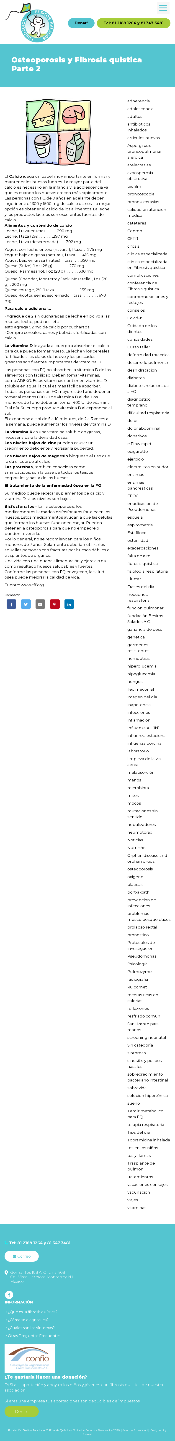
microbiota (138, 788)
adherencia (138, 101)
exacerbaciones (143, 548)
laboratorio (138, 751)
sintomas (136, 1053)
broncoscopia (140, 194)
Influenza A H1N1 (143, 728)
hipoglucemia (141, 674)
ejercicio (135, 459)
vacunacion (138, 1192)
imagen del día (142, 697)
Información (19, 1302)
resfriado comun (143, 1016)
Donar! (81, 23)
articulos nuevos (143, 137)
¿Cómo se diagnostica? (28, 1320)
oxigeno (135, 876)
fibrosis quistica (142, 563)
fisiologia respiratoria (147, 571)
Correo (24, 1256)
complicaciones (143, 275)
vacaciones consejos (147, 1184)
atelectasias (139, 165)
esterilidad (137, 540)
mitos (133, 795)
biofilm (134, 186)
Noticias (135, 840)
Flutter (134, 579)
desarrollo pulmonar (147, 362)
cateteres (136, 223)
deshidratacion (142, 370)
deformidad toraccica (148, 354)
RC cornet (137, 987)
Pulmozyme (139, 971)
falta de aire (138, 556)
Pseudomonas (142, 956)
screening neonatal (146, 1037)
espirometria (140, 525)
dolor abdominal (143, 428)
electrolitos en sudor (147, 467)
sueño (133, 1103)
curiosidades (140, 339)
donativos (137, 436)
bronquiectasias (143, 202)
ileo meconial (140, 689)
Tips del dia (138, 1132)
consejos (136, 310)
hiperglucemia (142, 666)
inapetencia (139, 704)
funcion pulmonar (145, 608)
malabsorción (141, 772)
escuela (135, 517)
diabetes (136, 378)
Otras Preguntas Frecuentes (34, 1336)
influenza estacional (147, 735)
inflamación (139, 720)
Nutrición (136, 847)
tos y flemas (139, 1155)
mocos (134, 803)
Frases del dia (140, 586)
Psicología (137, 964)
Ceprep (134, 231)
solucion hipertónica (147, 1095)
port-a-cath (138, 892)
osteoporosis (140, 869)
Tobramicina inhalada (148, 1140)
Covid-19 (135, 318)
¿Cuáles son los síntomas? (31, 1328)
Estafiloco (137, 532)
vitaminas (137, 1207)
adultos (134, 116)
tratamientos (140, 1177)
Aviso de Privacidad (135, 1430)
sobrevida (137, 1088)
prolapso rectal (142, 927)
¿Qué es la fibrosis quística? (32, 1312)
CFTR (132, 238)
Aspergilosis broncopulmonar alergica (144, 151)
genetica (136, 637)
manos (134, 780)
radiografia (137, 979)
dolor (132, 420)
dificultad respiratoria (148, 413)
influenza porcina (144, 743)
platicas (135, 884)
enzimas (135, 474)
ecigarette (137, 451)
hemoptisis (138, 658)
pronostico (138, 935)
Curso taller (138, 347)
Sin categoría (140, 1045)
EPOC (133, 496)
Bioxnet (87, 1434)
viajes (132, 1200)
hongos (135, 681)
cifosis (133, 246)
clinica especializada (147, 254)
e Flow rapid (139, 443)
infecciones (138, 712)
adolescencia (140, 108)
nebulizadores (141, 824)
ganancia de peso (144, 629)
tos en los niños (142, 1147)
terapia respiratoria (145, 1124)
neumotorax (139, 832)
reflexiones (138, 1008)
